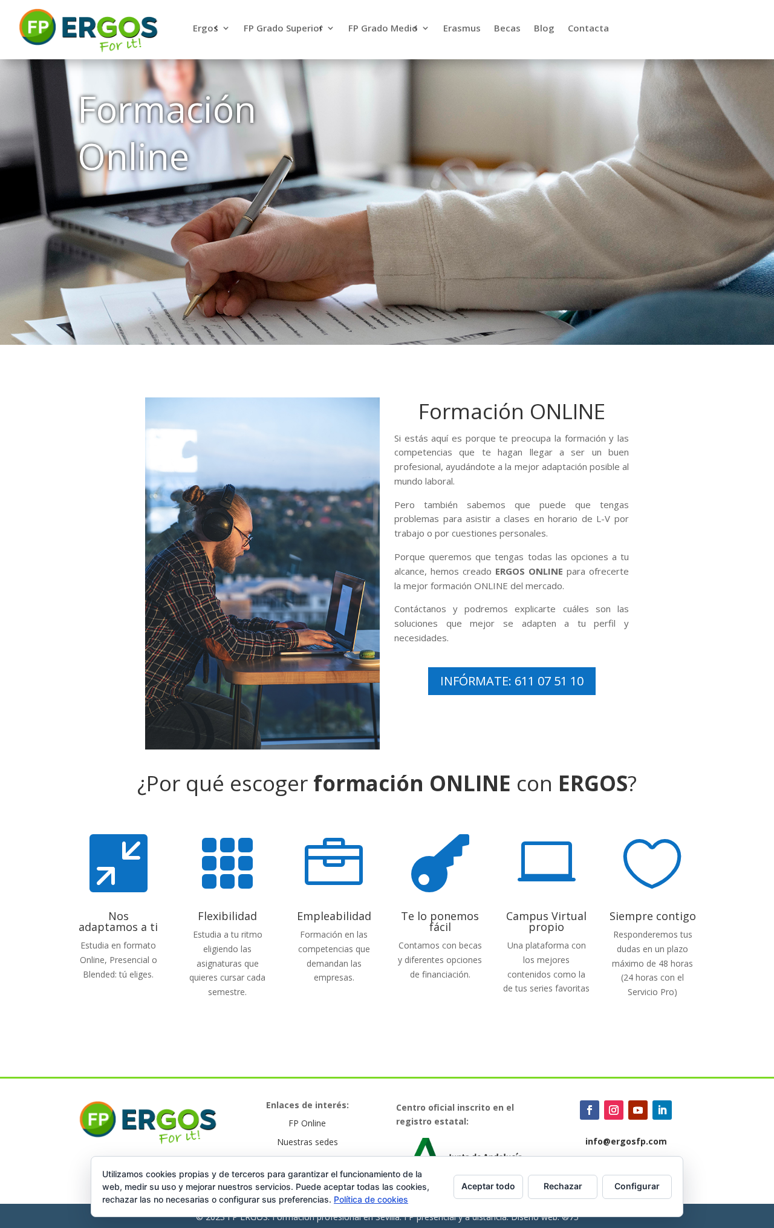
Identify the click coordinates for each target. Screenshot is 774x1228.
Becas (507, 29)
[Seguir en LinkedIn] (662, 1110)
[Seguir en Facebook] (589, 1110)
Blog (544, 29)
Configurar (637, 1186)
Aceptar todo (488, 1186)
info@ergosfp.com (626, 1141)
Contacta (588, 29)
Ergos (205, 29)
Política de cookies (371, 1199)
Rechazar (563, 1186)
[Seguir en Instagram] (613, 1110)
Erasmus (462, 29)
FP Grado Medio (383, 29)
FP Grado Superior (283, 29)
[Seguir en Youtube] (638, 1110)
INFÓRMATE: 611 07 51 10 (512, 681)
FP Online (307, 1123)
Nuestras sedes (307, 1142)
